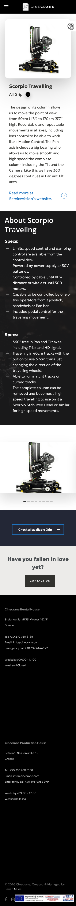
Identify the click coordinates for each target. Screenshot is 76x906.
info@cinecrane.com (26, 642)
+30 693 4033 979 (37, 781)
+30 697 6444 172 (36, 648)
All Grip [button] (16, 94)
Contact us (40, 580)
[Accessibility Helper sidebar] (71, 26)
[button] (6, 7)
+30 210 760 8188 (21, 636)
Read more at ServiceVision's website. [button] (30, 195)
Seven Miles (13, 889)
